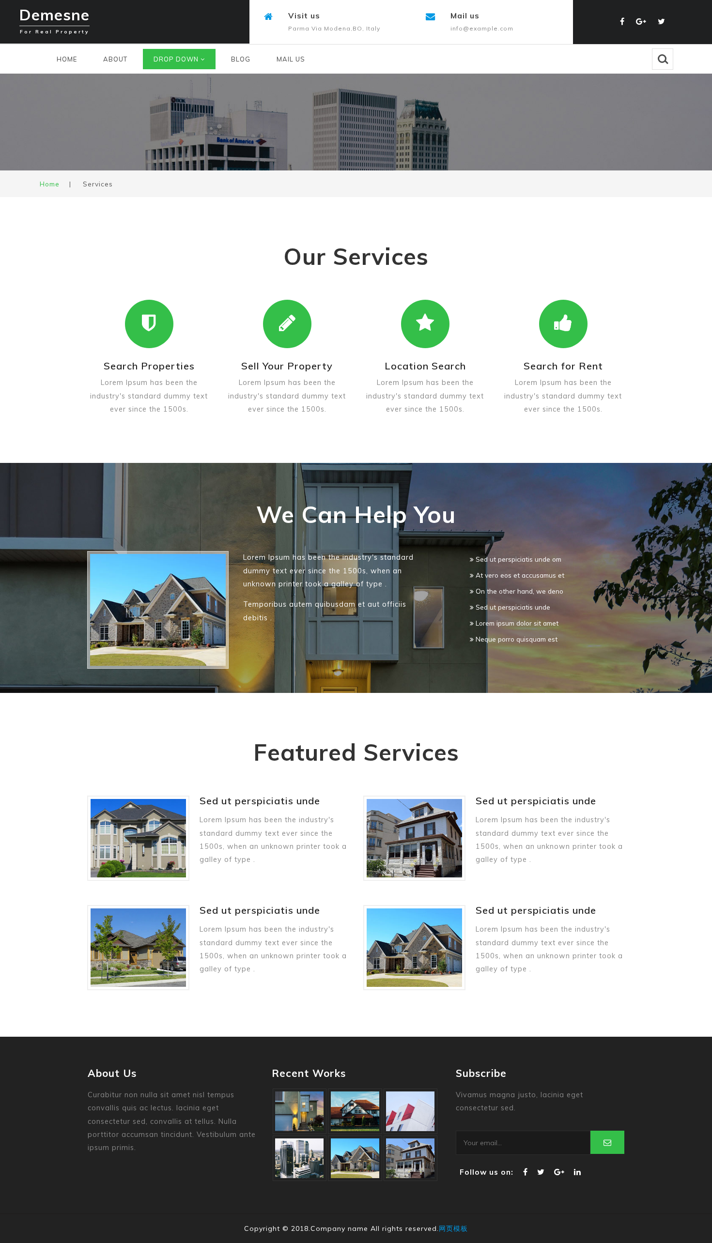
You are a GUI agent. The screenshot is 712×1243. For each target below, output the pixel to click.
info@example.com (481, 28)
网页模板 (453, 1228)
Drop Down (177, 59)
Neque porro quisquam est (515, 639)
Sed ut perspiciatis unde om (517, 559)
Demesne (54, 18)
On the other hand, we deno (518, 591)
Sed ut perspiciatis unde (512, 607)
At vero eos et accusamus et (519, 575)
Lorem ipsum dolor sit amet (516, 623)
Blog (240, 59)
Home (67, 59)
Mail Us (291, 59)
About (115, 59)
